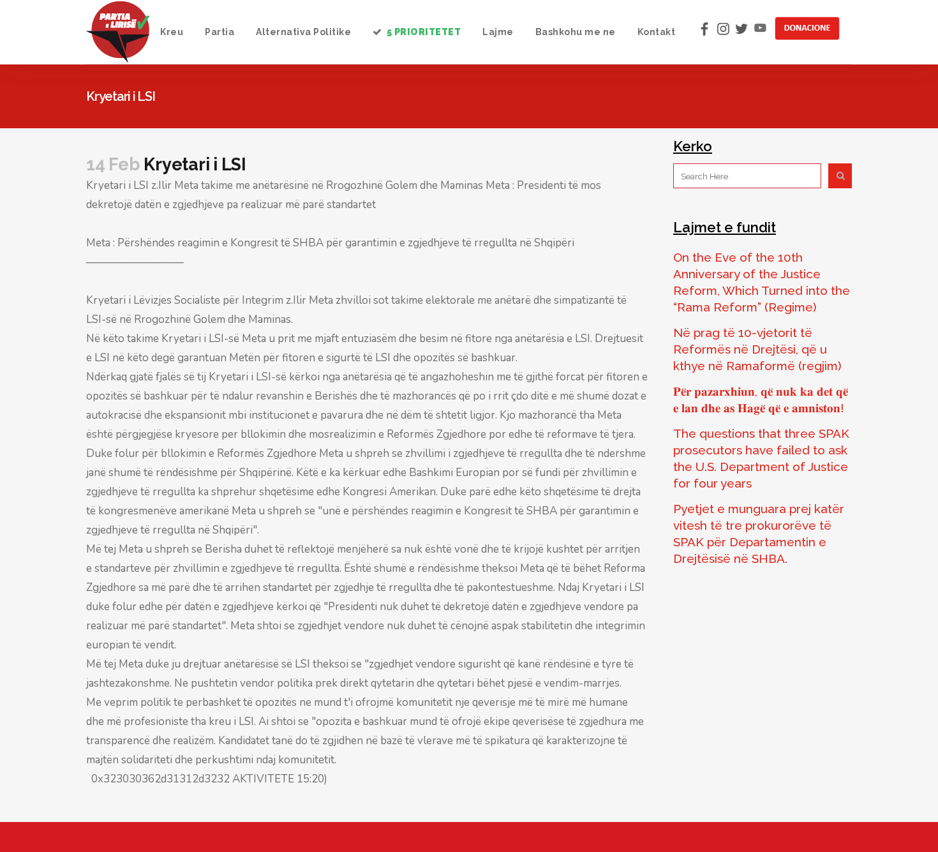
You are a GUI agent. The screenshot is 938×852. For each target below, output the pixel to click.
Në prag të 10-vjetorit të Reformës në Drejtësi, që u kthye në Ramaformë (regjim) (757, 349)
